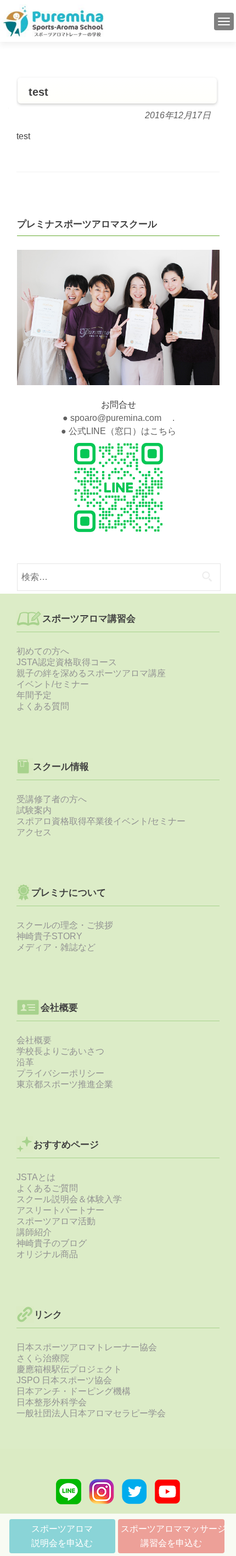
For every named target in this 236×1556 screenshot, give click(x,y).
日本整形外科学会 (51, 1402)
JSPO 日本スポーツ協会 (64, 1380)
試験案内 (34, 810)
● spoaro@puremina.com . (119, 418)
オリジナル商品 (47, 1254)
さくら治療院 (42, 1358)
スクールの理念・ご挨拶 (64, 925)
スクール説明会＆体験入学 (69, 1199)
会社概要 (34, 1040)
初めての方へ (42, 651)
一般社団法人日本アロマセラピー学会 (91, 1413)
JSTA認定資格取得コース (66, 662)
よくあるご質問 (47, 1188)
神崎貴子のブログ (51, 1243)
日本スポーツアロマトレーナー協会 (86, 1347)
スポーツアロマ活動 (55, 1221)
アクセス (34, 832)
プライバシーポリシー (60, 1073)
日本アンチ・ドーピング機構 (73, 1391)
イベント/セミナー (52, 684)
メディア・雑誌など (55, 947)
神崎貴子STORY (49, 936)
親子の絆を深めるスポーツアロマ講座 (91, 673)
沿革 (25, 1062)
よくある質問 (42, 706)
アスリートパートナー (60, 1210)
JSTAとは (35, 1177)
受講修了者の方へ (51, 799)
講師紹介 (34, 1232)
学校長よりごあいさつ (60, 1051)
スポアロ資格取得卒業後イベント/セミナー (101, 821)
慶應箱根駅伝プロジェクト (69, 1369)
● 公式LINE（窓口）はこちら (118, 431)
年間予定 (34, 695)
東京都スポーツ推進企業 (64, 1084)
